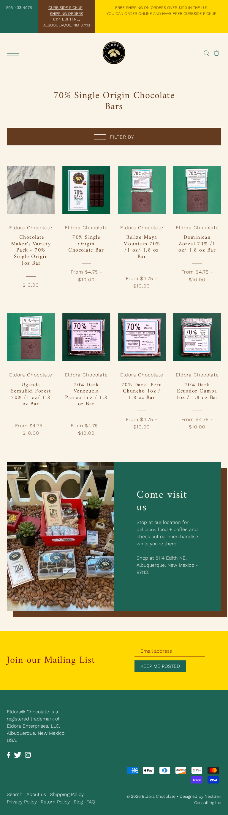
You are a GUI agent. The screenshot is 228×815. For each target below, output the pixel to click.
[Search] (206, 53)
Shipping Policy (67, 794)
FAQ (90, 802)
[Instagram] (28, 754)
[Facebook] (8, 754)
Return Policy (55, 802)
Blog (78, 802)
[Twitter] (17, 754)
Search (15, 794)
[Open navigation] (14, 53)
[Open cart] (216, 53)
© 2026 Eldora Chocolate (150, 796)
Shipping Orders (66, 13)
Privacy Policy (22, 802)
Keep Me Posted (160, 666)
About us (36, 794)
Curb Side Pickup (65, 7)
